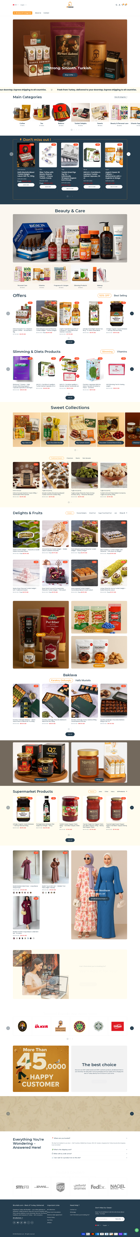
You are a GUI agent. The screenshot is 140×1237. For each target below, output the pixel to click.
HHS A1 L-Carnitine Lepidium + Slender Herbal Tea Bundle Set (69, 385)
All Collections (51, 1209)
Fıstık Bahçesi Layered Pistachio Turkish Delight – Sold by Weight (46, 329)
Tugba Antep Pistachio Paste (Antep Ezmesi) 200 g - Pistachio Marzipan (82, 493)
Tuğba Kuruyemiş (47, 490)
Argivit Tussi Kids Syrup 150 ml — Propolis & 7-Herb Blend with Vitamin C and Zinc (70, 330)
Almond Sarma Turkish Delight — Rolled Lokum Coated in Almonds (54, 549)
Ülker (41, 169)
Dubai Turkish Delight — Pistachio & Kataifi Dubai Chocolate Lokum (26, 550)
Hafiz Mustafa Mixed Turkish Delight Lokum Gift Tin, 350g (26, 174)
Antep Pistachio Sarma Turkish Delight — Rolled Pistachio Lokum (113, 589)
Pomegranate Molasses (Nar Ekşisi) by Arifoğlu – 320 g (45, 824)
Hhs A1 (85, 169)
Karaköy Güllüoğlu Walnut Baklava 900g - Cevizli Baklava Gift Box (84, 720)
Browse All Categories (23, 13)
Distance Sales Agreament (54, 1215)
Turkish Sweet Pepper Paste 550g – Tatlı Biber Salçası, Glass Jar (69, 825)
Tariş (62, 169)
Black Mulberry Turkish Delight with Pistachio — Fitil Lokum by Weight (111, 550)
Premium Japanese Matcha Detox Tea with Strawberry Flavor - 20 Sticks (92, 386)
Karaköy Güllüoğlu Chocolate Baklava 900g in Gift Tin (112, 720)
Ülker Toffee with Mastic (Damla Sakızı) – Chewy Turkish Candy (46, 175)
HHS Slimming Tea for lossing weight (115, 385)
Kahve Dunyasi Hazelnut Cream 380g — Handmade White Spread (25, 493)
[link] (80, 51)
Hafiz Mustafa (21, 169)
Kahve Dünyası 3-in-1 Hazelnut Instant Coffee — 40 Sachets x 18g (22, 330)
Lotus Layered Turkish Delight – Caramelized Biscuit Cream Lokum (82, 589)
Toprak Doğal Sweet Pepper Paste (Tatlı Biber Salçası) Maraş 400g (116, 825)
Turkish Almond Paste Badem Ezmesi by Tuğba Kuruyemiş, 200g (113, 493)
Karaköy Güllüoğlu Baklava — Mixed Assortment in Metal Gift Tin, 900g (24, 720)
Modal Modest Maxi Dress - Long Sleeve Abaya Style (25, 886)
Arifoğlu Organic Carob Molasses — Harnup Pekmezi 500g (116, 329)
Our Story (49, 1220)
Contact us (73, 1209)
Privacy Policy (51, 1217)
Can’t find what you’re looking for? (79, 1215)
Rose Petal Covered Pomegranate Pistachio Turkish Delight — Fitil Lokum (54, 589)
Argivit (107, 169)
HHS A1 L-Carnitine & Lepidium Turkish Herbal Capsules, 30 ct (92, 175)
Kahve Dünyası (17, 490)
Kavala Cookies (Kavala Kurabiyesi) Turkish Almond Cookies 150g (53, 493)
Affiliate (49, 1222)
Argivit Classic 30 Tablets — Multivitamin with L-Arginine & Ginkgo (113, 175)
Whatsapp (73, 1212)
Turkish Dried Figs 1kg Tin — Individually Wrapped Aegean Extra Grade (19, 1228)
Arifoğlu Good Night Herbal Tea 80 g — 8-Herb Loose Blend (93, 329)
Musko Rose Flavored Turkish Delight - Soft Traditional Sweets (25, 589)
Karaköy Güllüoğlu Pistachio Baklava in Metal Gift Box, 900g (54, 720)
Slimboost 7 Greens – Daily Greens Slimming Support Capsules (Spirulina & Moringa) (22, 386)
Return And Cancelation (54, 1212)
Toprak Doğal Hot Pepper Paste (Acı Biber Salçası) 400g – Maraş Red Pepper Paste (93, 825)
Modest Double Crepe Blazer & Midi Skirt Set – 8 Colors (25, 932)
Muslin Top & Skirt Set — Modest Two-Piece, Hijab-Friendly (54, 886)
